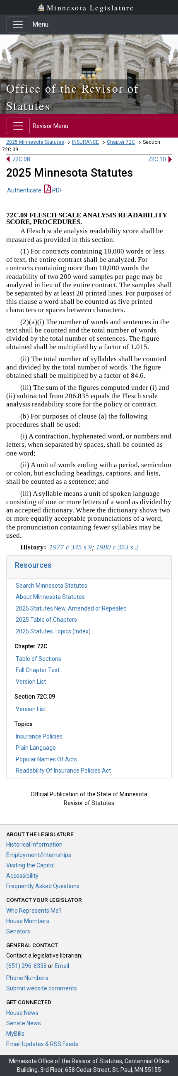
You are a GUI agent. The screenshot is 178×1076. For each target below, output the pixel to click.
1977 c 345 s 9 (70, 547)
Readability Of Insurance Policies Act (63, 770)
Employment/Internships (38, 855)
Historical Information (34, 844)
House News (22, 1013)
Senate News (23, 1023)
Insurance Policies (39, 736)
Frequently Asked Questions (42, 886)
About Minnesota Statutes (50, 596)
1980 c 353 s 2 (117, 547)
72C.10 (157, 159)
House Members (27, 921)
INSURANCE (85, 142)
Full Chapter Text (38, 670)
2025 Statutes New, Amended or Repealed (71, 608)
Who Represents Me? (34, 910)
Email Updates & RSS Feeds (42, 1044)
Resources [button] (33, 565)
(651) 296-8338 (26, 966)
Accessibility (22, 875)
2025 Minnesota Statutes (35, 142)
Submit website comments (41, 988)
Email (62, 966)
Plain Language (36, 747)
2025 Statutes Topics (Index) (53, 631)
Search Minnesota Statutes (51, 585)
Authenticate (24, 190)
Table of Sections (38, 658)
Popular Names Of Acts (46, 759)
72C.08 (21, 159)
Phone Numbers (27, 978)
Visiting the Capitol (30, 865)
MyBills (15, 1033)
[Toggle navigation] (17, 24)
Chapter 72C (121, 142)
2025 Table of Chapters (46, 619)
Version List (31, 681)
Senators (18, 931)
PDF (57, 190)
